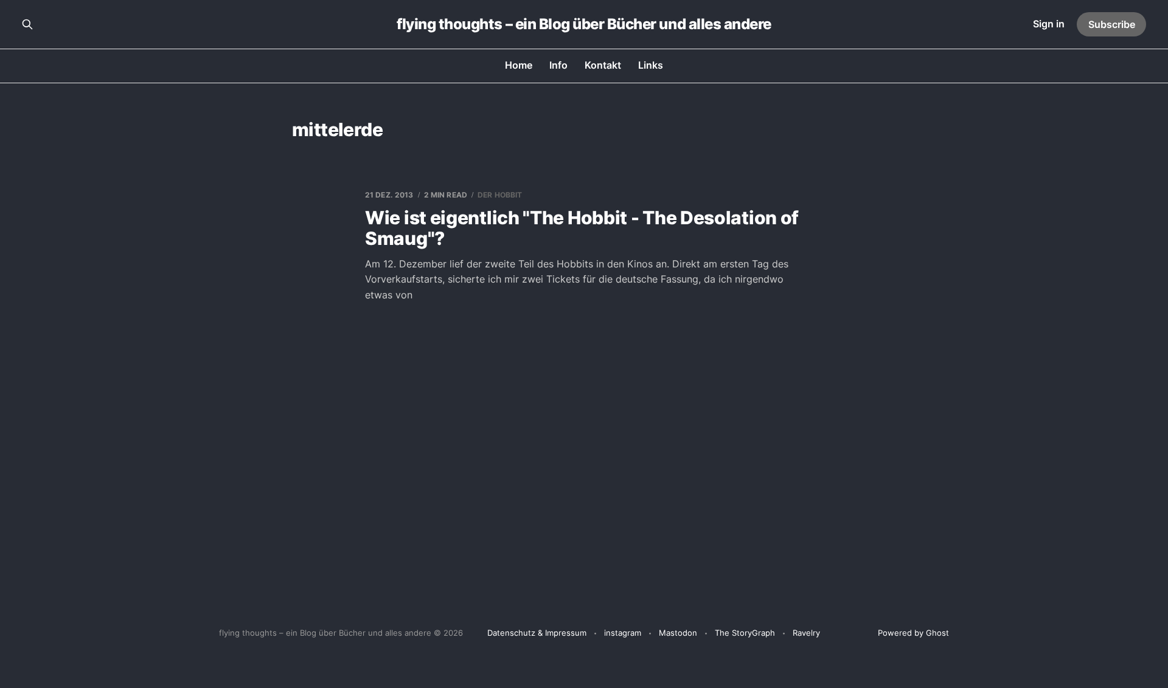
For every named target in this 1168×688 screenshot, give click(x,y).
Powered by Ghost (913, 633)
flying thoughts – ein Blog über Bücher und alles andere (584, 24)
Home (518, 65)
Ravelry (806, 633)
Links (650, 65)
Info (558, 65)
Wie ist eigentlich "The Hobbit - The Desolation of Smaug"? (582, 228)
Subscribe (1111, 24)
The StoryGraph (745, 633)
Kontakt (603, 65)
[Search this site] (27, 24)
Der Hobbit (500, 194)
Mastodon (678, 633)
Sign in (1049, 24)
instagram (622, 633)
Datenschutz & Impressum (536, 633)
